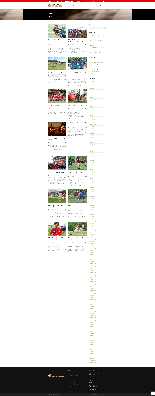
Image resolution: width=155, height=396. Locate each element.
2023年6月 (92, 153)
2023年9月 (92, 146)
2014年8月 (92, 362)
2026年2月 (92, 95)
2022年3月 (92, 187)
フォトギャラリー (93, 66)
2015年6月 (92, 340)
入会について (102, 5)
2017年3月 (92, 295)
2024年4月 (92, 135)
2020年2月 (92, 230)
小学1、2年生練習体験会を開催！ (96, 40)
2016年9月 (92, 306)
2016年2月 (92, 322)
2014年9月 (92, 360)
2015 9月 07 (51, 209)
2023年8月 (92, 149)
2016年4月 (92, 317)
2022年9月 (92, 173)
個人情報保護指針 (104, 394)
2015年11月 (92, 329)
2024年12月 (92, 119)
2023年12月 (92, 142)
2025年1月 (92, 117)
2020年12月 (92, 212)
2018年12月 (92, 254)
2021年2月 (92, 209)
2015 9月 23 (51, 108)
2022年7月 (92, 178)
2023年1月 (92, 164)
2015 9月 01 (72, 242)
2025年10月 (92, 101)
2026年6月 (92, 86)
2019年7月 (92, 239)
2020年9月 (92, 214)
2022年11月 (92, 169)
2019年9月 (92, 236)
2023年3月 (92, 160)
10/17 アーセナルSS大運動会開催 (77, 105)
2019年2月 (92, 250)
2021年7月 (92, 200)
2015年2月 (92, 349)
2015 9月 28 (51, 44)
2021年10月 (92, 194)
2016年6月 (92, 313)
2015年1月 (92, 351)
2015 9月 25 (72, 44)
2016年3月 (92, 320)
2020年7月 (92, 218)
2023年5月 (92, 155)
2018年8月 (92, 263)
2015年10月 (92, 331)
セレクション (92, 64)
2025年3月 (92, 113)
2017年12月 (92, 277)
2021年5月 (92, 205)
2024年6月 (92, 131)
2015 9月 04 (51, 242)
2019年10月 (92, 234)
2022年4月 (92, 185)
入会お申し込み (89, 394)
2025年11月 (92, 99)
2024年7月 (92, 128)
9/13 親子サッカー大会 (74, 205)
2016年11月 (92, 302)
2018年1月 (92, 275)
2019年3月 (92, 248)
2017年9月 (92, 281)
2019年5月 (92, 243)
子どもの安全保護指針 (96, 394)
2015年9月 (92, 333)
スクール (82, 5)
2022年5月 (92, 182)
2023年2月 (92, 162)
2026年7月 (92, 83)
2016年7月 (92, 311)
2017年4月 (92, 293)
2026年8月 (92, 81)
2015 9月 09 (72, 176)
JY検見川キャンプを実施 (55, 72)
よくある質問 (52, 1)
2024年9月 (92, 126)
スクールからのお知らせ (95, 62)
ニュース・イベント (94, 5)
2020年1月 (92, 232)
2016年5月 (92, 315)
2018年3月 (92, 270)
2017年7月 (92, 286)
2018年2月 (92, 272)
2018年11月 (92, 257)
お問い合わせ (60, 1)
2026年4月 (92, 90)
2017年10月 (92, 279)
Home (70, 5)
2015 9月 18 (72, 108)
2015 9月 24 (51, 75)
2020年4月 (92, 225)
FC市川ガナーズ (75, 5)
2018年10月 (92, 259)
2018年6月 (92, 266)
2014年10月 (92, 358)
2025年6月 (92, 108)
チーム (87, 5)
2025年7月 (92, 106)
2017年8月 (92, 284)
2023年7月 (92, 151)
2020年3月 (92, 227)
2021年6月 (92, 203)
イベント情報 (92, 60)
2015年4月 (92, 344)
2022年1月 (92, 191)
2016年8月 (92, 308)
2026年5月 (92, 88)
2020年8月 (92, 216)
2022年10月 (92, 171)
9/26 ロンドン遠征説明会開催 (56, 172)
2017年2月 (92, 297)
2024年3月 (92, 137)
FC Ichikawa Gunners (74, 375)
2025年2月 (92, 115)
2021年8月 (92, 198)
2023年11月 (92, 144)
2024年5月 (92, 133)
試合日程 (92, 73)
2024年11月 (92, 122)
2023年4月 (92, 158)
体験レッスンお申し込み (81, 394)
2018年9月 (92, 261)
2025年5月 (92, 110)
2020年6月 (92, 221)
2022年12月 (92, 167)
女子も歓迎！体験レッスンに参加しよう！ (73, 1)
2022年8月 (92, 176)
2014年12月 (92, 353)
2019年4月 (92, 245)
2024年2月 (92, 140)
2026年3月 (92, 92)
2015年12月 (92, 326)
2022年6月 (92, 180)
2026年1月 (92, 97)
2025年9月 (92, 104)
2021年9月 (92, 196)
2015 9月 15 (51, 142)
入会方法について (73, 386)
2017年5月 (92, 290)
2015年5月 (92, 342)
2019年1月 (92, 252)
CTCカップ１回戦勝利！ (54, 105)
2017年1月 (92, 299)
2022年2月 (92, 189)
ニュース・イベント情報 (74, 384)
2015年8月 (92, 335)
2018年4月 (92, 268)
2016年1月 (92, 324)
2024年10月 (92, 124)
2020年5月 (92, 223)
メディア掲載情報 (93, 71)
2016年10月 (92, 304)
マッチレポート (93, 69)
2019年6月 (92, 241)
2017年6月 (92, 288)
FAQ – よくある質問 (73, 382)
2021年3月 (92, 207)
